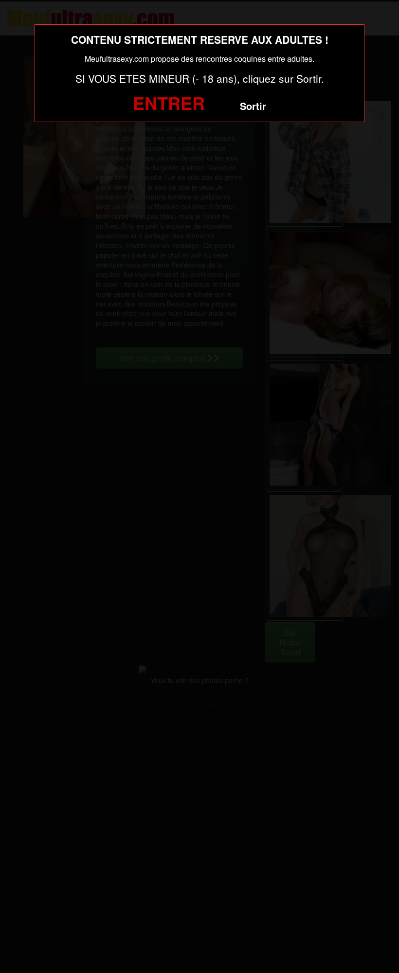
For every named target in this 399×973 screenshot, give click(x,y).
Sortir (253, 106)
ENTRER (169, 102)
